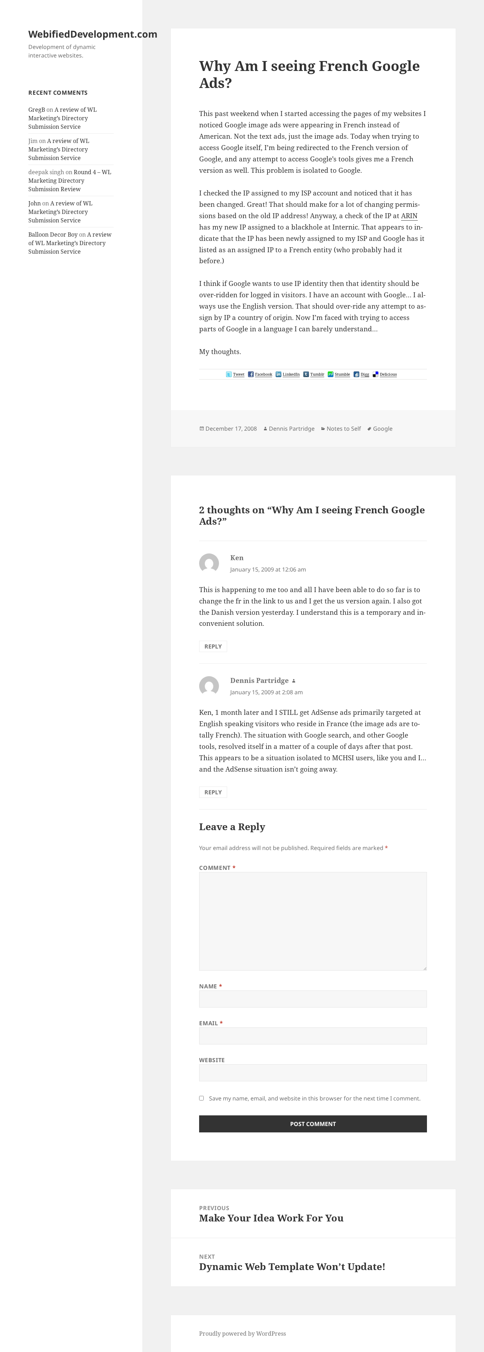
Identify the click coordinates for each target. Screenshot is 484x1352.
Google (383, 428)
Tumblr (317, 374)
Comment (217, 868)
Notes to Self (344, 428)
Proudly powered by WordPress (242, 1333)
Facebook (263, 374)
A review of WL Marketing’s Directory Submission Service (62, 118)
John (34, 203)
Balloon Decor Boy (53, 234)
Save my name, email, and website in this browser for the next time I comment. (315, 1098)
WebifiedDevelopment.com (93, 33)
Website (212, 1060)
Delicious (388, 374)
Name (210, 986)
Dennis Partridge (292, 428)
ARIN (409, 215)
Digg (365, 374)
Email (211, 1023)
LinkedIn (291, 374)
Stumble (342, 374)
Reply (213, 646)
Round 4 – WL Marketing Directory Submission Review (69, 180)
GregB (36, 110)
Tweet (238, 374)
